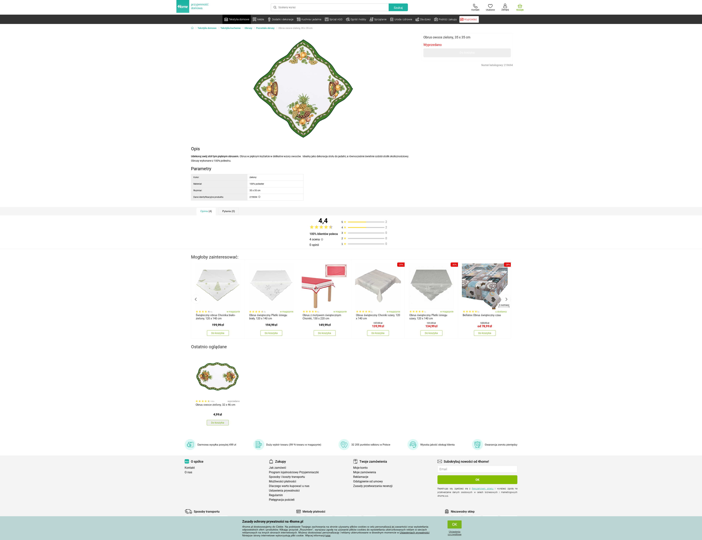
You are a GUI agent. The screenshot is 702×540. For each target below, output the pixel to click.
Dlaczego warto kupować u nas (289, 486)
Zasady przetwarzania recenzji (372, 486)
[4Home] (193, 28)
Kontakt (190, 467)
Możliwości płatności (282, 481)
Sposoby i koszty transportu (287, 476)
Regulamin (276, 495)
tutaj (327, 535)
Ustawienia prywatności (284, 490)
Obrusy (248, 28)
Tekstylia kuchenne (230, 28)
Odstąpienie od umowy (368, 481)
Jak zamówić (277, 467)
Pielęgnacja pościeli (282, 499)
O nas (188, 472)
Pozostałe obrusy (265, 28)
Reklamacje (360, 476)
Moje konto (360, 467)
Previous (195, 299)
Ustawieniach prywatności (414, 532)
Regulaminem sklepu (482, 488)
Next (506, 299)
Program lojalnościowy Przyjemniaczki (294, 472)
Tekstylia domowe (207, 28)
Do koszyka (467, 52)
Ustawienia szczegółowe (454, 533)
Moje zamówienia (364, 472)
